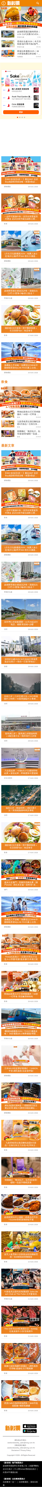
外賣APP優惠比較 (10, 1472)
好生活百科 (8, 778)
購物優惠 (7, 186)
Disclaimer (15, 1450)
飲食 (5, 224)
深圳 (5, 629)
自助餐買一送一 (9, 1482)
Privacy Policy (26, 1450)
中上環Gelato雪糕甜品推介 (25, 1469)
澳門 (5, 890)
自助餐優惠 (23, 1482)
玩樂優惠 (20, 56)
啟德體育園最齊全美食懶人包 (15, 1466)
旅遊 (5, 666)
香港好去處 (20, 37)
